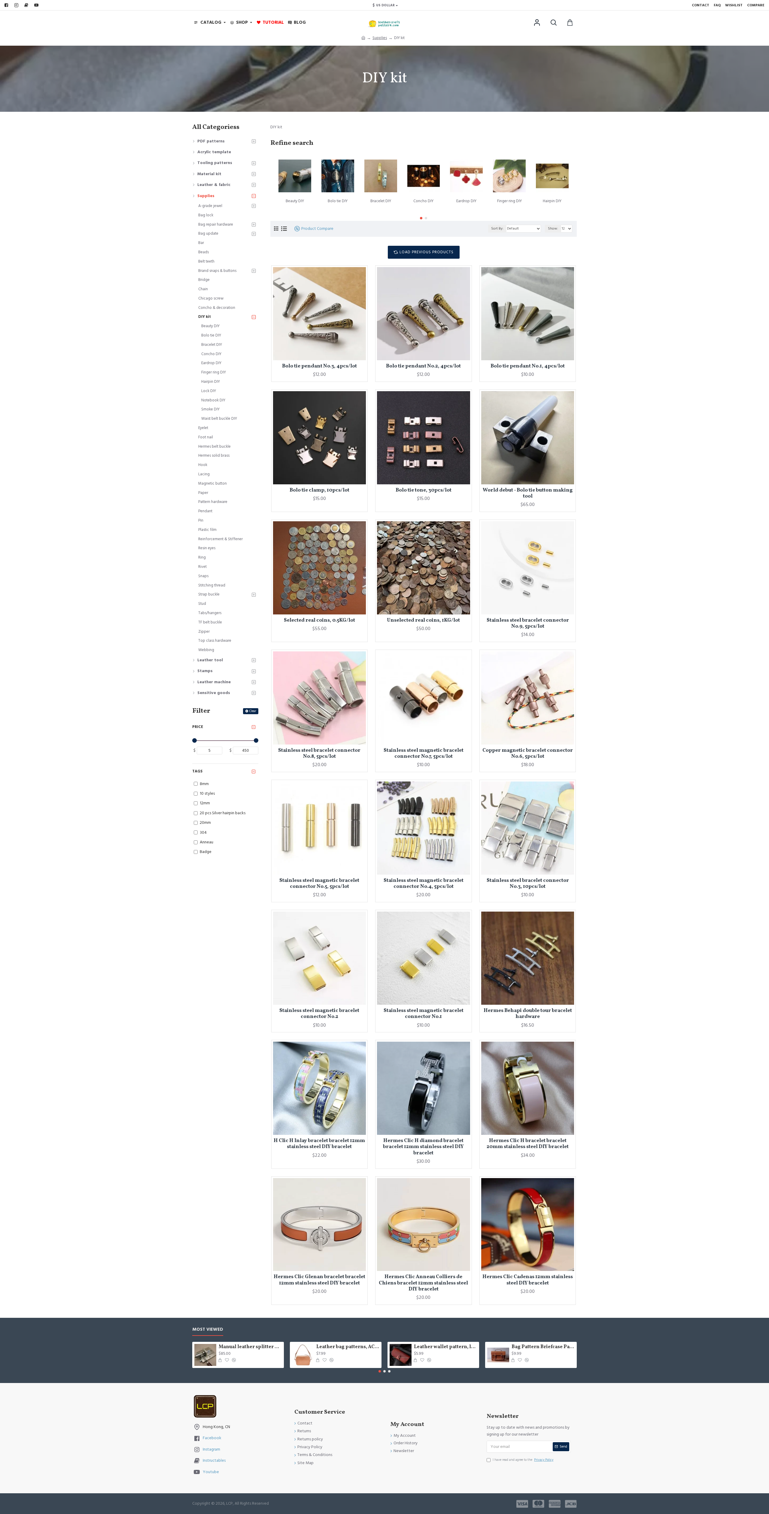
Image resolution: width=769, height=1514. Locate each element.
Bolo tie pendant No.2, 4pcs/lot (423, 366)
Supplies (379, 38)
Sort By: (497, 228)
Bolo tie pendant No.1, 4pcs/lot (528, 366)
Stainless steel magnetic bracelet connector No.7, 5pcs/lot (424, 754)
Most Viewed (207, 1330)
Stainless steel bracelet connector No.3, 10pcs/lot (528, 884)
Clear (252, 711)
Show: (553, 228)
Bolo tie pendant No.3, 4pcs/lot (319, 366)
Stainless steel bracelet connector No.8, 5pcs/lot (319, 754)
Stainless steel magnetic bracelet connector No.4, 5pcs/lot (424, 884)
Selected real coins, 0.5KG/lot (319, 620)
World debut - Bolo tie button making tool (528, 493)
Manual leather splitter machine (250, 1347)
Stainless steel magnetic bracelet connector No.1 (424, 1014)
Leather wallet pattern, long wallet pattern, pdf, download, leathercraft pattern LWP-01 (445, 1347)
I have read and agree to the (523, 1460)
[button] (421, 218)
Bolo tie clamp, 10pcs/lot (319, 490)
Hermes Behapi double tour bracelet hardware (528, 1014)
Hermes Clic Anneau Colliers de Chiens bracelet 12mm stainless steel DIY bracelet (423, 1283)
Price (197, 727)
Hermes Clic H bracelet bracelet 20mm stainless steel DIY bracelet (528, 1144)
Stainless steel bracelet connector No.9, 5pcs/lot (528, 623)
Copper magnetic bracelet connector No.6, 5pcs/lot (527, 754)
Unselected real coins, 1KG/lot (423, 620)
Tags (197, 771)
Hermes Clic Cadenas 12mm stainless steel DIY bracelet (527, 1280)
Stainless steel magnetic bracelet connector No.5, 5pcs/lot (319, 884)
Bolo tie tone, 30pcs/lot (423, 490)
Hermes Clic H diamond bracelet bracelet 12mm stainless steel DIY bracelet (423, 1147)
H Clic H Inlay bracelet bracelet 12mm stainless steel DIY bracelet (319, 1144)
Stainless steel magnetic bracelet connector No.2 (319, 1014)
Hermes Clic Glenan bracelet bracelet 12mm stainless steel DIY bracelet (319, 1280)
